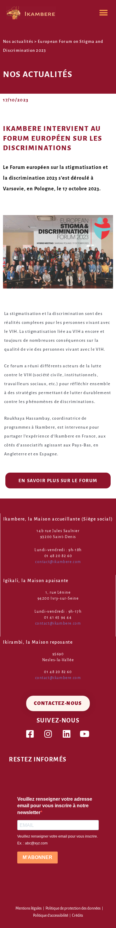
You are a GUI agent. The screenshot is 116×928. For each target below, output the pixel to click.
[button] (103, 12)
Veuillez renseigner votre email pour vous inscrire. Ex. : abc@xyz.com (57, 839)
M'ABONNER (37, 857)
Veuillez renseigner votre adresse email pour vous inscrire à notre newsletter (54, 806)
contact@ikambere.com (58, 562)
